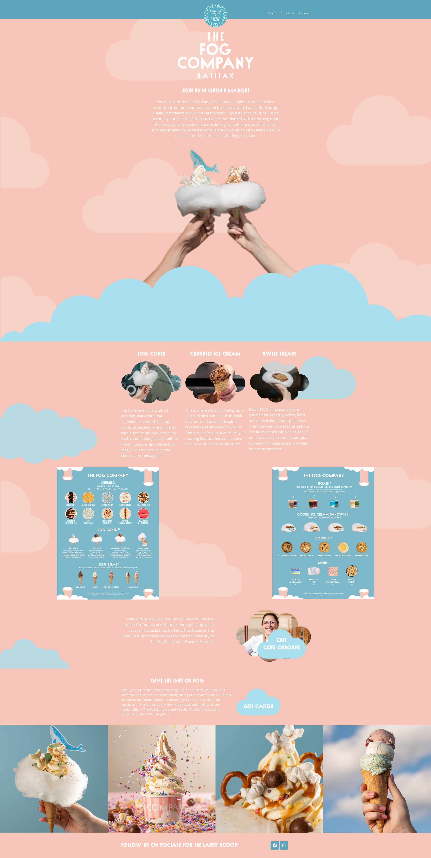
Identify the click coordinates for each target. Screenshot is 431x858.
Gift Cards (287, 13)
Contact (304, 13)
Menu (272, 13)
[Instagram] (284, 845)
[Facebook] (275, 845)
